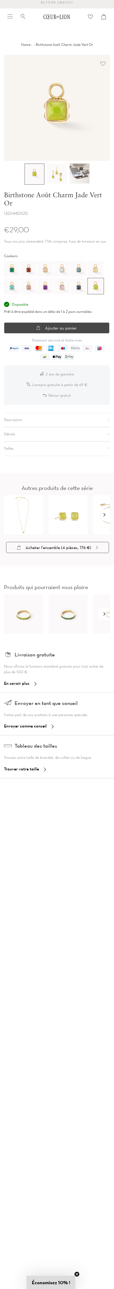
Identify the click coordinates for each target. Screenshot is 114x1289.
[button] (104, 515)
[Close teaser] (77, 1274)
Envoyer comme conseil (25, 726)
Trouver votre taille (21, 768)
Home (25, 44)
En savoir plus (16, 683)
